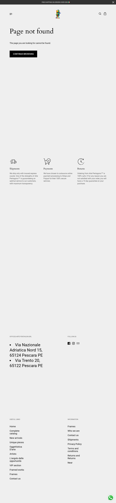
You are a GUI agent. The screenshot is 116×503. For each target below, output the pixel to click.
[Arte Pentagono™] (58, 13)
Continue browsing (23, 54)
